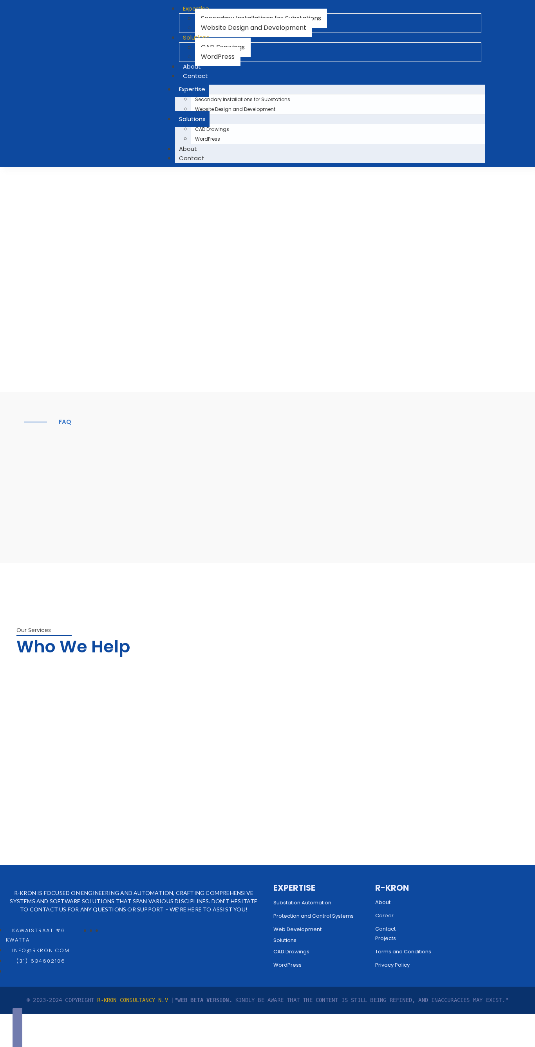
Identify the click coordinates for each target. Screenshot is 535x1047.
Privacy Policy (392, 965)
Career (384, 915)
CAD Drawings (212, 129)
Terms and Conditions (403, 951)
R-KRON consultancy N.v (134, 1000)
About (192, 66)
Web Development (297, 929)
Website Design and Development (253, 27)
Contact (195, 76)
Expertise (192, 89)
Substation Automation (302, 902)
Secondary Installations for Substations (242, 99)
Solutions (192, 119)
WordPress (218, 56)
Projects (385, 938)
